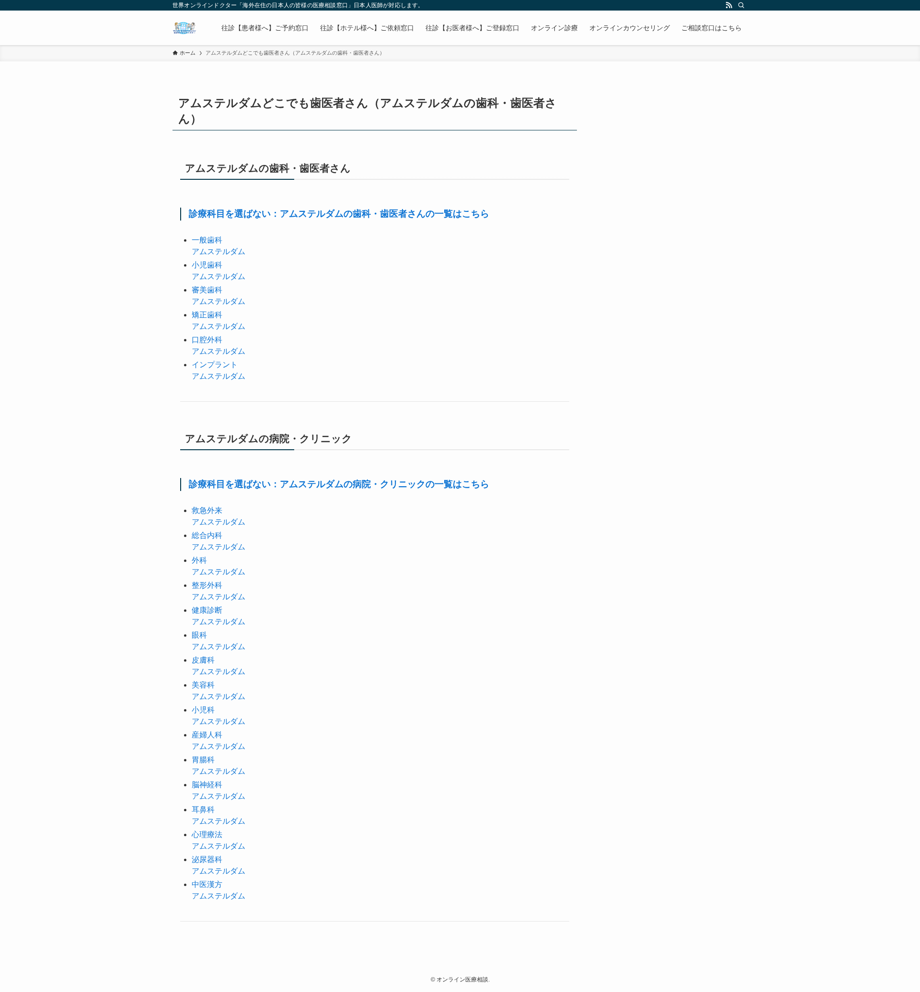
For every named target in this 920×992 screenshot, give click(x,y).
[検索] (741, 5)
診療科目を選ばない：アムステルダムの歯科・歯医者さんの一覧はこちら (339, 214)
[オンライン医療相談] (184, 27)
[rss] (729, 5)
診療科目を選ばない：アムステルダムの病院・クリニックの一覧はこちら (339, 484)
